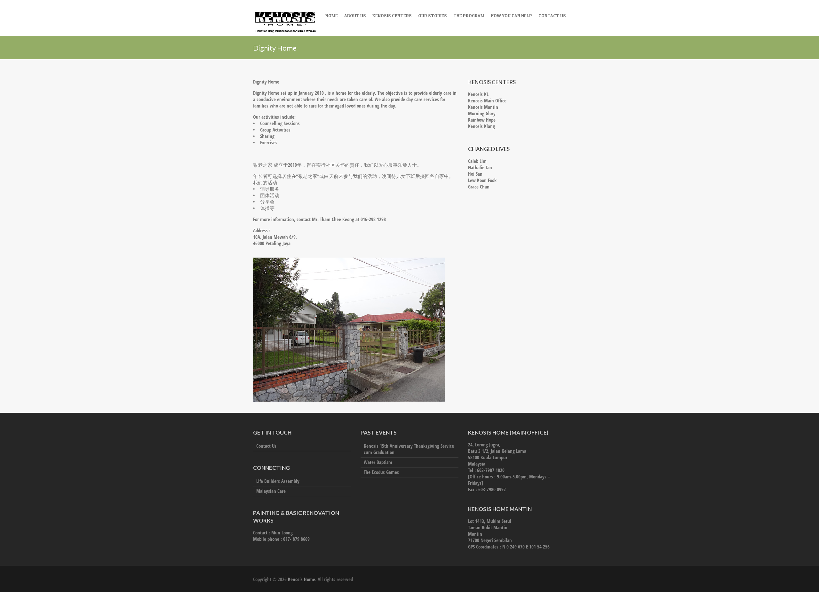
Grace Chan (478, 186)
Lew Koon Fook (482, 180)
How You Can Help (511, 15)
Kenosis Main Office (487, 100)
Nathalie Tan (480, 167)
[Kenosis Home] (285, 23)
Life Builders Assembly (277, 481)
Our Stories (432, 15)
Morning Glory (482, 113)
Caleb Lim (477, 161)
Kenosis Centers (392, 15)
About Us (355, 15)
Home (331, 15)
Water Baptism (378, 462)
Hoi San (475, 174)
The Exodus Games (381, 472)
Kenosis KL (478, 94)
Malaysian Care (271, 491)
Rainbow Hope (482, 119)
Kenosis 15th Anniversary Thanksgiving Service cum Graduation (409, 449)
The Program (468, 15)
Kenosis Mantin (483, 107)
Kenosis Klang (481, 126)
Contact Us (552, 15)
